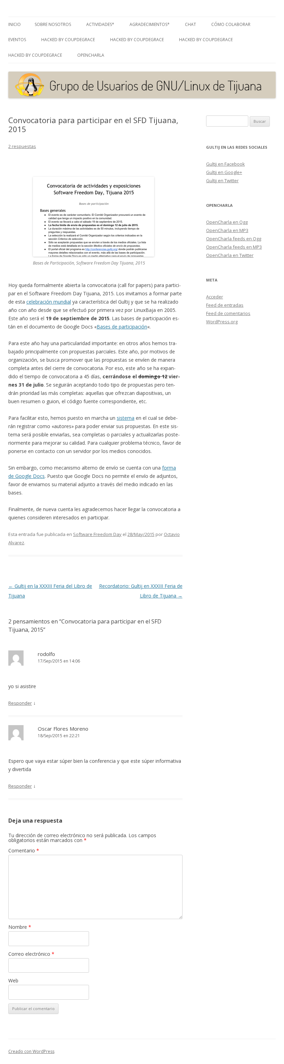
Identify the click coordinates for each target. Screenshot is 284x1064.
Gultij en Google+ (224, 172)
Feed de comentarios (228, 313)
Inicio (14, 24)
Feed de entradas (224, 305)
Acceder (214, 297)
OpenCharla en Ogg (227, 222)
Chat (190, 24)
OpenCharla (90, 55)
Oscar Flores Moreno (63, 728)
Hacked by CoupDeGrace (68, 40)
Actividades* (100, 24)
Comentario (23, 850)
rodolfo (46, 653)
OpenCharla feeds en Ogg (233, 238)
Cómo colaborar (230, 24)
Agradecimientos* (150, 24)
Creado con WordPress (31, 1051)
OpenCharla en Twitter (230, 255)
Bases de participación (122, 326)
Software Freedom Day (97, 534)
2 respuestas (22, 146)
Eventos (17, 40)
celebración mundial (48, 301)
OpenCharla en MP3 (227, 230)
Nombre (19, 927)
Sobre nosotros (53, 24)
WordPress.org (222, 321)
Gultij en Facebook (225, 164)
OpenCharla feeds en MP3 (234, 247)
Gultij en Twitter (222, 180)
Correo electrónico (31, 954)
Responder (20, 703)
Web (13, 980)
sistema (125, 418)
